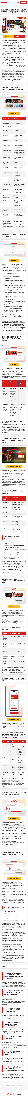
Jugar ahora (8, 36)
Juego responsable (14, 878)
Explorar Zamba (14, 113)
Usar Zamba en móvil (14, 719)
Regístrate (23, 2)
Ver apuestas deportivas (14, 466)
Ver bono (14, 364)
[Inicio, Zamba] (5, 2)
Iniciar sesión (19, 36)
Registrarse (14, 260)
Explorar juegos (14, 606)
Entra (17, 2)
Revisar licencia (14, 818)
